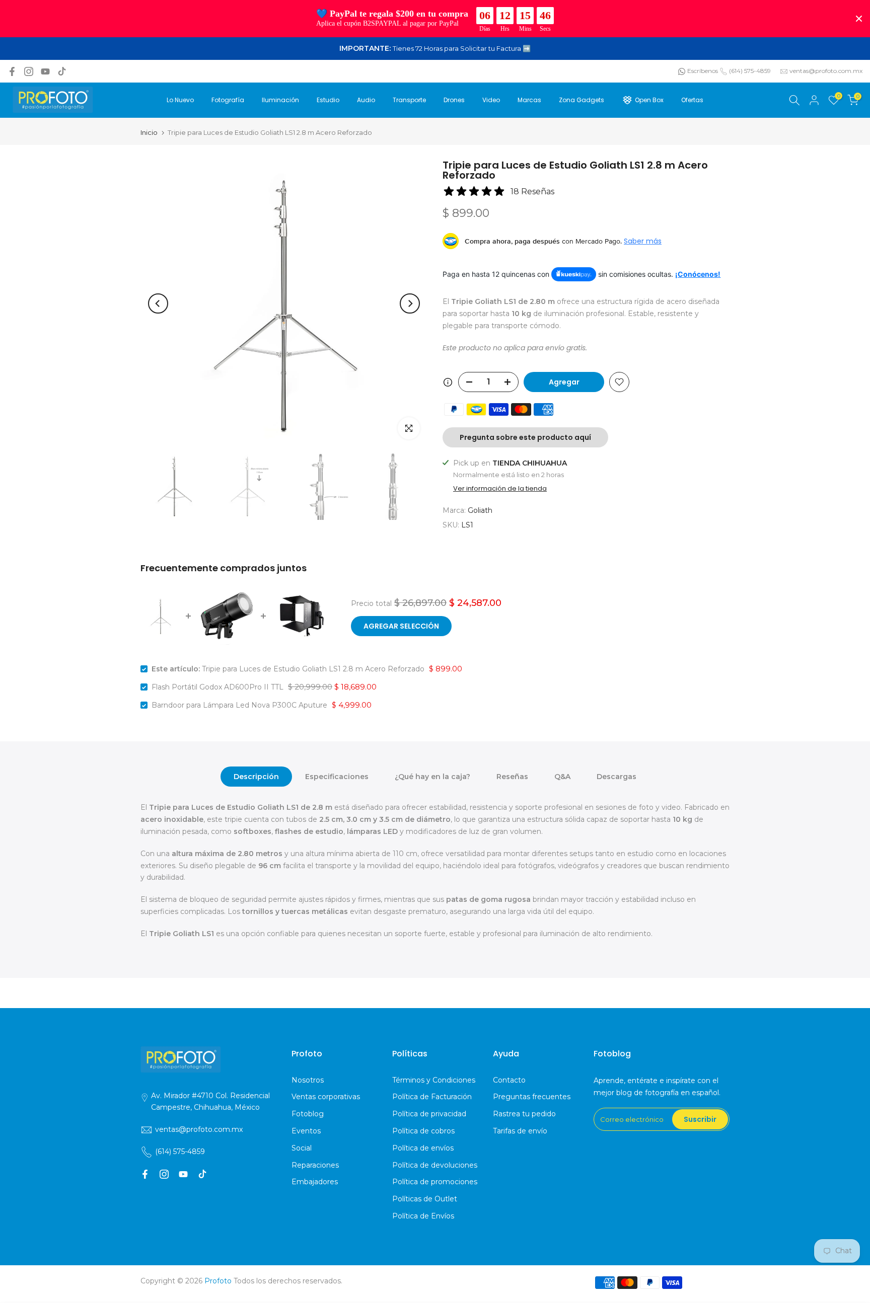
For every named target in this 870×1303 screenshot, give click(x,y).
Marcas (529, 100)
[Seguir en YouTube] (45, 71)
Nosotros (308, 1080)
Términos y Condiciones (433, 1080)
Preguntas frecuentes (531, 1096)
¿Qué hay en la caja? (432, 776)
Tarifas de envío (520, 1130)
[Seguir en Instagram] (28, 71)
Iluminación (280, 100)
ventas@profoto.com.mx (825, 70)
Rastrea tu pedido (524, 1113)
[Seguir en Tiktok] (61, 71)
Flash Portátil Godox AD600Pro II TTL (217, 687)
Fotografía (227, 100)
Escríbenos (702, 70)
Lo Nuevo (180, 100)
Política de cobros (423, 1130)
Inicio (149, 132)
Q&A (562, 776)
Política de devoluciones (434, 1165)
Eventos (306, 1130)
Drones (454, 100)
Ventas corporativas (326, 1096)
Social (302, 1148)
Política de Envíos (423, 1215)
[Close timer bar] (859, 19)
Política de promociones (434, 1181)
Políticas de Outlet (424, 1198)
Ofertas (692, 100)
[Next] (410, 303)
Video (491, 100)
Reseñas (512, 776)
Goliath (480, 510)
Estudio (328, 100)
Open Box (649, 100)
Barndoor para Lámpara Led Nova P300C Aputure (239, 705)
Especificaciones (337, 776)
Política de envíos (423, 1148)
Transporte (409, 100)
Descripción (256, 776)
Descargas (616, 776)
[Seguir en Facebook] (12, 71)
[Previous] (158, 303)
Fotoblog (308, 1113)
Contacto (509, 1080)
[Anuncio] (435, 49)
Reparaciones (315, 1165)
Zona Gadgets (581, 100)
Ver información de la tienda (500, 488)
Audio (366, 100)
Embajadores (315, 1181)
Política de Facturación (432, 1096)
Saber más (643, 241)
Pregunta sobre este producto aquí (525, 437)
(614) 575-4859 (750, 70)
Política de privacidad (429, 1113)
